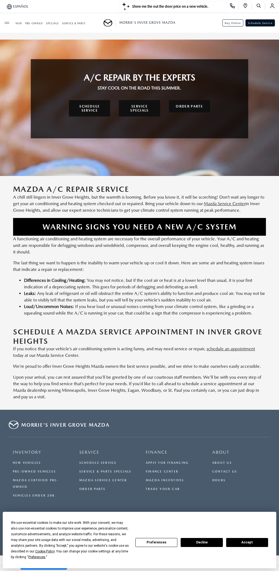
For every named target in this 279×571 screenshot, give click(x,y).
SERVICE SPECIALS (139, 108)
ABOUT (220, 452)
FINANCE (157, 452)
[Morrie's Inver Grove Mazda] (110, 22)
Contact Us (224, 471)
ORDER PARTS (189, 106)
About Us (222, 463)
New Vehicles (27, 463)
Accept (247, 542)
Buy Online (233, 23)
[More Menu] (7, 23)
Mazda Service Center (224, 203)
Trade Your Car (163, 489)
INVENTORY (27, 452)
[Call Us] (234, 6)
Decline (202, 542)
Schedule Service (260, 23)
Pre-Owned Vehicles (34, 471)
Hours (219, 480)
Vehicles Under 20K (34, 495)
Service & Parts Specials (105, 471)
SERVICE (89, 452)
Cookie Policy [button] (44, 551)
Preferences (156, 542)
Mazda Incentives (165, 480)
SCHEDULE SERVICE (89, 108)
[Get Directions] (247, 6)
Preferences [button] (37, 557)
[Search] (260, 6)
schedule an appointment (231, 348)
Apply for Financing (167, 463)
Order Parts (92, 489)
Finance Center (162, 471)
